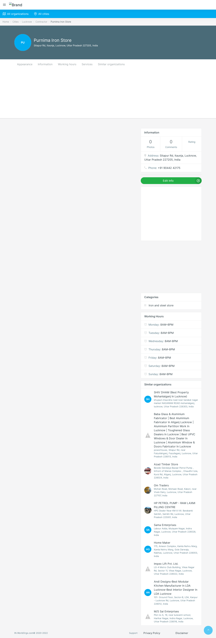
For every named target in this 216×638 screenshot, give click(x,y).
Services (87, 64)
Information (45, 64)
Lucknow (27, 21)
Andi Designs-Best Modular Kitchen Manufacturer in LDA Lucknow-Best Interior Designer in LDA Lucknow (175, 587)
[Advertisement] (108, 94)
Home (6, 21)
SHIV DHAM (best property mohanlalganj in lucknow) (171, 394)
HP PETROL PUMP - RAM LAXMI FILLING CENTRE (174, 505)
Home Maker (162, 542)
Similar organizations (111, 64)
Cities (15, 21)
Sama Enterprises (165, 525)
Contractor (41, 21)
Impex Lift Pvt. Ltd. (166, 563)
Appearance (24, 64)
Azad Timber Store (166, 464)
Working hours (67, 64)
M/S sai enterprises (166, 611)
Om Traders (161, 485)
